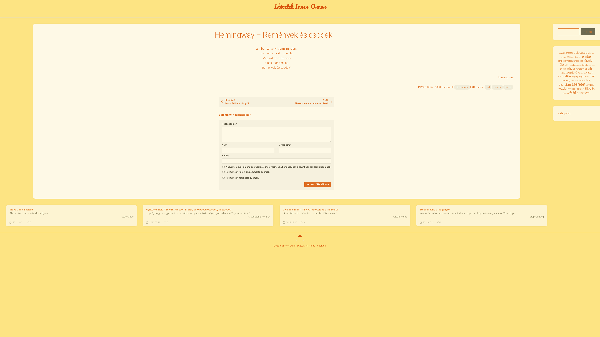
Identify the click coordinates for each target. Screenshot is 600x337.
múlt (592, 76)
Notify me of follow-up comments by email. (248, 172)
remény (497, 87)
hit (591, 68)
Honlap (225, 155)
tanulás (590, 84)
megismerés (584, 76)
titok (568, 88)
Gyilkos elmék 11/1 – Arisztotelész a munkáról (310, 209)
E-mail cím (285, 145)
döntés (570, 57)
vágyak (579, 89)
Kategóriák (564, 113)
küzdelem (562, 77)
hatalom (580, 69)
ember (587, 56)
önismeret (583, 93)
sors (576, 81)
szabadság (584, 80)
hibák (587, 69)
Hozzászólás (229, 124)
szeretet (578, 84)
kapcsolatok (585, 72)
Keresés (588, 32)
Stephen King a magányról (435, 209)
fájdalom (589, 60)
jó (571, 73)
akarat (561, 53)
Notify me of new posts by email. (242, 178)
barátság (568, 52)
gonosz (592, 65)
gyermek (564, 68)
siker (572, 81)
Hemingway (462, 87)
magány (575, 77)
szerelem (565, 84)
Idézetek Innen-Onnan (300, 6)
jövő (574, 72)
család (563, 57)
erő (573, 61)
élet (488, 87)
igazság (565, 72)
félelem (563, 64)
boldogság (580, 52)
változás (589, 88)
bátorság (591, 53)
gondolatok (574, 65)
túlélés (508, 87)
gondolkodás (584, 65)
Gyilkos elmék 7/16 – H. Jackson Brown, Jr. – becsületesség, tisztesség (188, 209)
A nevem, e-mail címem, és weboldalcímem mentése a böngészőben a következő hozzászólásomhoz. (278, 167)
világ (573, 89)
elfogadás (577, 57)
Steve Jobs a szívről (21, 209)
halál (572, 68)
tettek (562, 88)
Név (224, 145)
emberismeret (565, 61)
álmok (566, 93)
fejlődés (579, 61)
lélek (568, 76)
